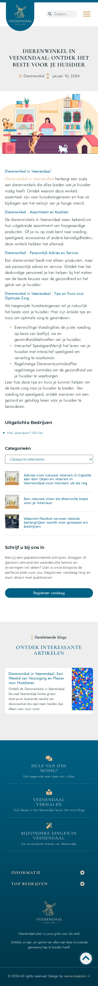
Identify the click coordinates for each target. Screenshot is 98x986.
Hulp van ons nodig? (49, 768)
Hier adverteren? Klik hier (25, 432)
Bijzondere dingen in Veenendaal (49, 836)
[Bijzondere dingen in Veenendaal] (49, 826)
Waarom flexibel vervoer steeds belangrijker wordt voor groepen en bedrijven (56, 522)
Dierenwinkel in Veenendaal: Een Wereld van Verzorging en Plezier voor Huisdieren (36, 678)
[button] (86, 14)
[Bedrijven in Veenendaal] (49, 792)
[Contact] (49, 758)
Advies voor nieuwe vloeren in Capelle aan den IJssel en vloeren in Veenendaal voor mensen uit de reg (57, 479)
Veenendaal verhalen (49, 802)
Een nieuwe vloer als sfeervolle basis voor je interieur (56, 501)
